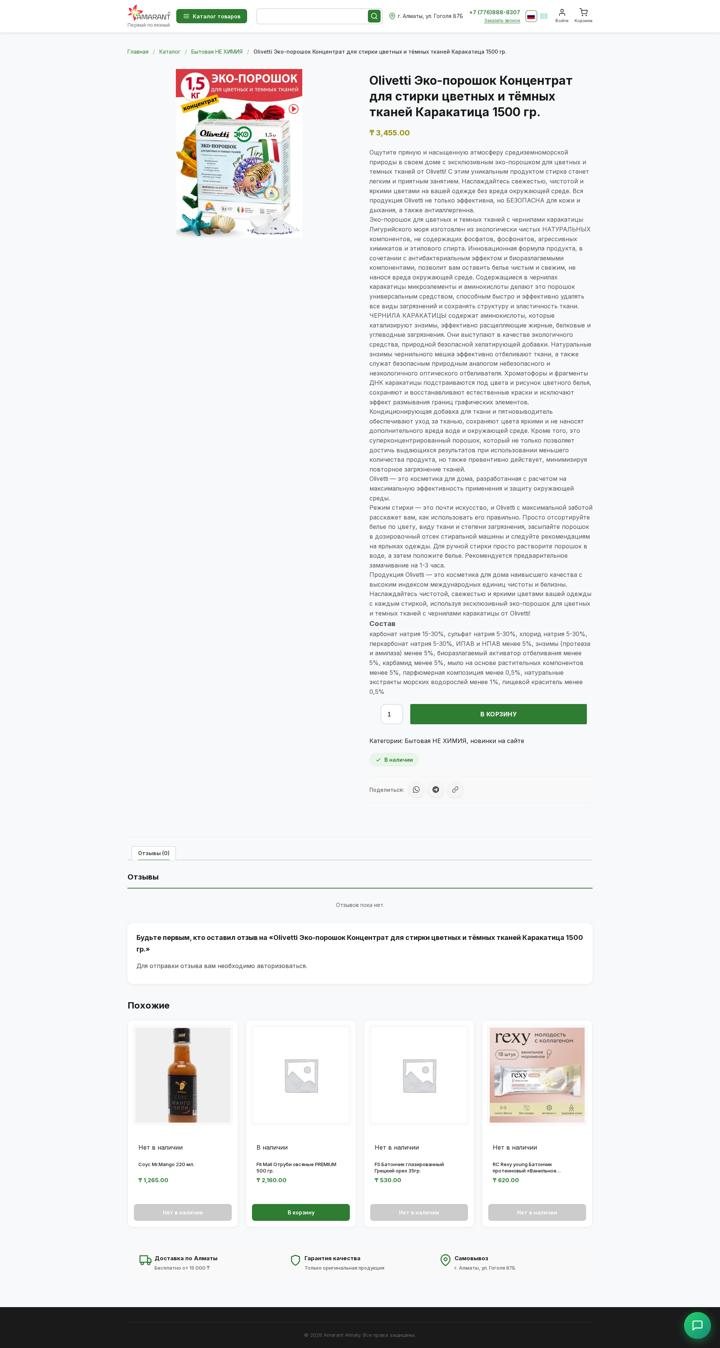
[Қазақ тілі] (544, 16)
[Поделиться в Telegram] (435, 789)
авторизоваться (281, 966)
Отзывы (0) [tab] (154, 853)
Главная (138, 51)
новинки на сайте (497, 741)
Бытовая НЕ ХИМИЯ (217, 51)
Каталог (169, 51)
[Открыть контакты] (697, 1325)
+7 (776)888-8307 (494, 12)
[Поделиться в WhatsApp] (416, 789)
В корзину (498, 714)
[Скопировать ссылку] (455, 789)
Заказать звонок (502, 20)
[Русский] (531, 16)
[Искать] (374, 16)
